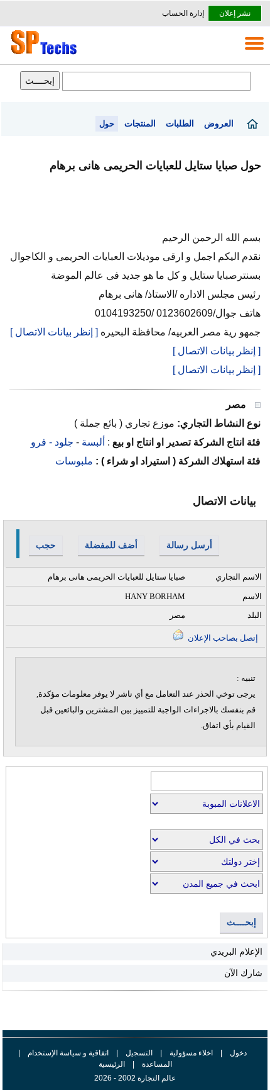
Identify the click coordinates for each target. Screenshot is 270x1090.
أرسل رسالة (189, 545)
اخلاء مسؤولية (191, 1052)
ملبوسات (74, 461)
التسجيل (139, 1052)
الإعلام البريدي (236, 952)
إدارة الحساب (183, 13)
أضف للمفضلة (111, 545)
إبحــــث (241, 922)
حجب (46, 545)
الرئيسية (112, 1064)
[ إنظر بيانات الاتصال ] (54, 332)
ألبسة (92, 442)
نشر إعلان (235, 13)
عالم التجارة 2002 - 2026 (135, 1078)
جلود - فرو (52, 442)
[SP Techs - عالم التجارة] (42, 54)
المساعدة (157, 1064)
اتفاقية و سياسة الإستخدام (67, 1052)
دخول (238, 1052)
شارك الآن (243, 973)
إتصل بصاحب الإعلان (222, 638)
